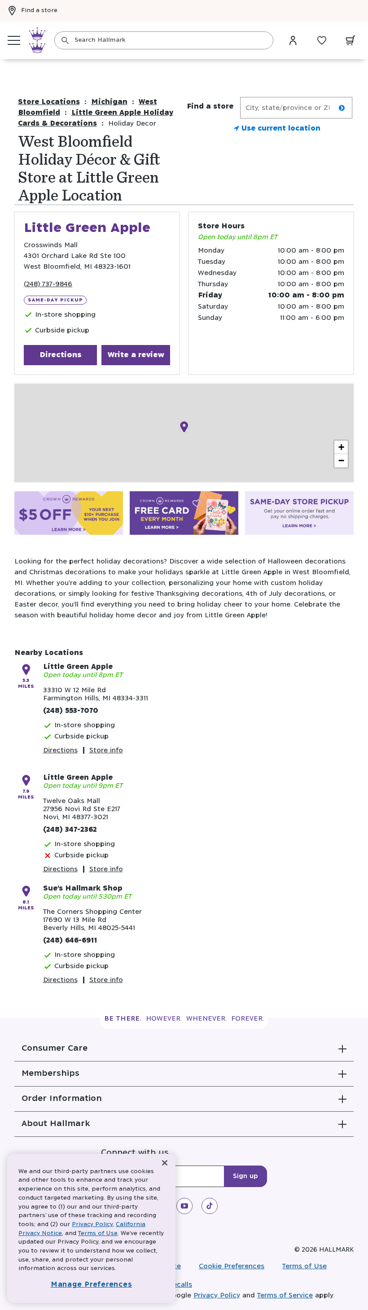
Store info (106, 750)
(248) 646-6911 (70, 940)
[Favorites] (322, 40)
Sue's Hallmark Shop (83, 888)
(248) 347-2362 (70, 829)
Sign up (245, 1176)
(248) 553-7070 (70, 710)
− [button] (341, 460)
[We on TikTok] (210, 1206)
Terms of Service (285, 1295)
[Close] (164, 1163)
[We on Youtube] (184, 1206)
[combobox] (163, 40)
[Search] (65, 40)
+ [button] (341, 447)
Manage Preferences (91, 1284)
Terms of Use (304, 1266)
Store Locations (49, 102)
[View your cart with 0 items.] (350, 40)
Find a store (39, 10)
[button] (184, 1048)
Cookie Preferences (231, 1266)
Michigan (109, 102)
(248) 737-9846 (48, 284)
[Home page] (37, 40)
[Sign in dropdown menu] (293, 40)
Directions (60, 354)
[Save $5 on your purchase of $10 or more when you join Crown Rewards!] (68, 514)
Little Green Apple (78, 667)
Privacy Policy (216, 1295)
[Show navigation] (14, 40)
